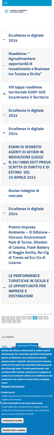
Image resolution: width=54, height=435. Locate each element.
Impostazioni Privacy (27, 345)
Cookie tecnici (8, 392)
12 (13, 317)
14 (24, 317)
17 (40, 317)
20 (9, 321)
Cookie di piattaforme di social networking (21, 403)
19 (4, 321)
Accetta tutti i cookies (14, 430)
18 (46, 317)
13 (18, 317)
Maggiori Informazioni (12, 386)
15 (29, 317)
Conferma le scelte (12, 420)
